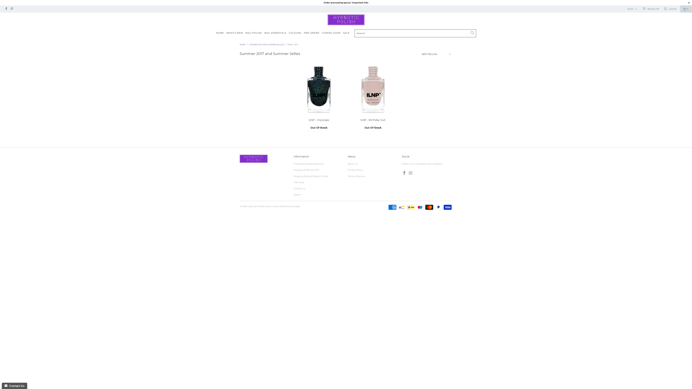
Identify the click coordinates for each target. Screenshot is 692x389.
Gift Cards (299, 182)
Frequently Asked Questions (309, 163)
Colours (295, 33)
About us (352, 163)
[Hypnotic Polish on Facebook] (6, 9)
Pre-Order (311, 33)
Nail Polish (253, 33)
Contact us (299, 188)
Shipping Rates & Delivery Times (311, 176)
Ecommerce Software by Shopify (282, 206)
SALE (346, 33)
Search (297, 194)
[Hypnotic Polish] (346, 20)
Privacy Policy (355, 170)
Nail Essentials (275, 33)
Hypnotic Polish (256, 206)
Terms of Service (356, 176)
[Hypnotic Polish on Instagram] (11, 9)
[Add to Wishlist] (341, 112)
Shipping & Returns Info (306, 170)
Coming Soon (331, 33)
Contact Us (15, 385)
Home (220, 33)
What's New (234, 33)
